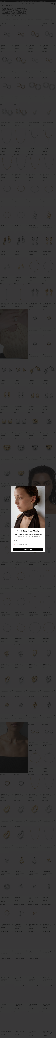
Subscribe (28, 549)
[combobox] (15, 544)
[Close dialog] (43, 487)
